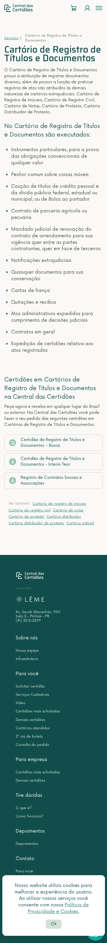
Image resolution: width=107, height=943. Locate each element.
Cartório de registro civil (30, 510)
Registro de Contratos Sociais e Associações (51, 480)
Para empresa (31, 759)
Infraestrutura (27, 659)
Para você (27, 674)
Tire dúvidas (29, 795)
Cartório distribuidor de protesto (36, 523)
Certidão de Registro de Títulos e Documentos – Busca (53, 442)
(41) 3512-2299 (28, 620)
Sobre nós (27, 638)
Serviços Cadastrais (32, 695)
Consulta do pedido (32, 745)
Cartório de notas (68, 510)
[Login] (87, 8)
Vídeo (21, 703)
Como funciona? (29, 816)
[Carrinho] (73, 8)
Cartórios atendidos (33, 728)
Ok (53, 924)
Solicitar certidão (30, 686)
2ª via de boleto (29, 736)
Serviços (11, 38)
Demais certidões (30, 720)
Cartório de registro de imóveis (59, 504)
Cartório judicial (80, 523)
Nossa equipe (27, 651)
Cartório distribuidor (64, 517)
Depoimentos (30, 831)
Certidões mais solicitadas (38, 711)
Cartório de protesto (26, 517)
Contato (25, 858)
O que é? (24, 808)
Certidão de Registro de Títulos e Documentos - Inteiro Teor (53, 461)
